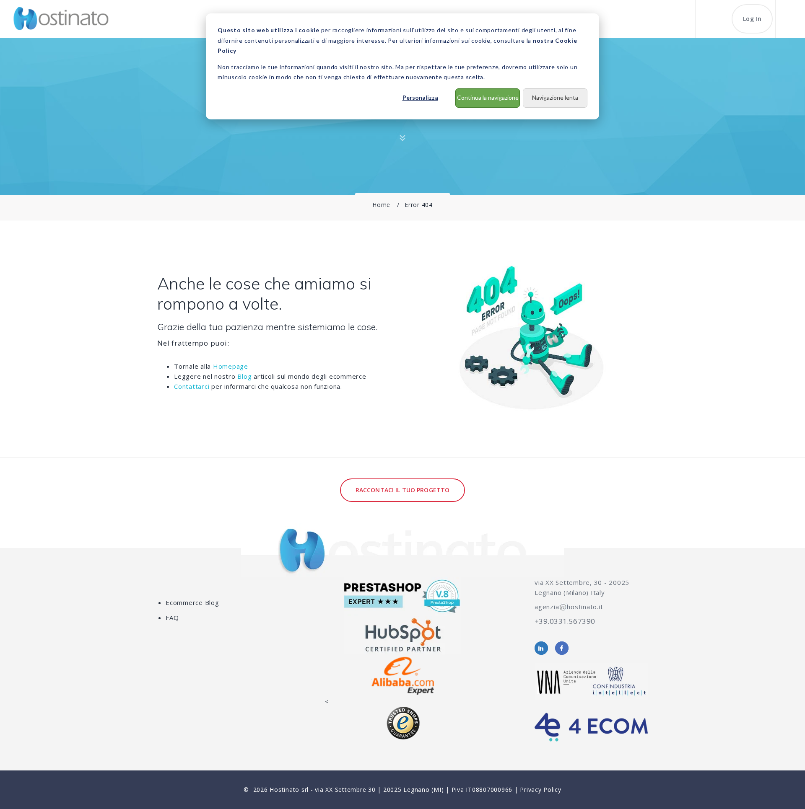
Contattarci (191, 386)
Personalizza (420, 97)
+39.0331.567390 (565, 621)
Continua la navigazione (488, 97)
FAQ (172, 617)
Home (381, 205)
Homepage (230, 366)
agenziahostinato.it (569, 606)
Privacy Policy (540, 789)
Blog (244, 376)
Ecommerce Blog (192, 602)
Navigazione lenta (555, 97)
